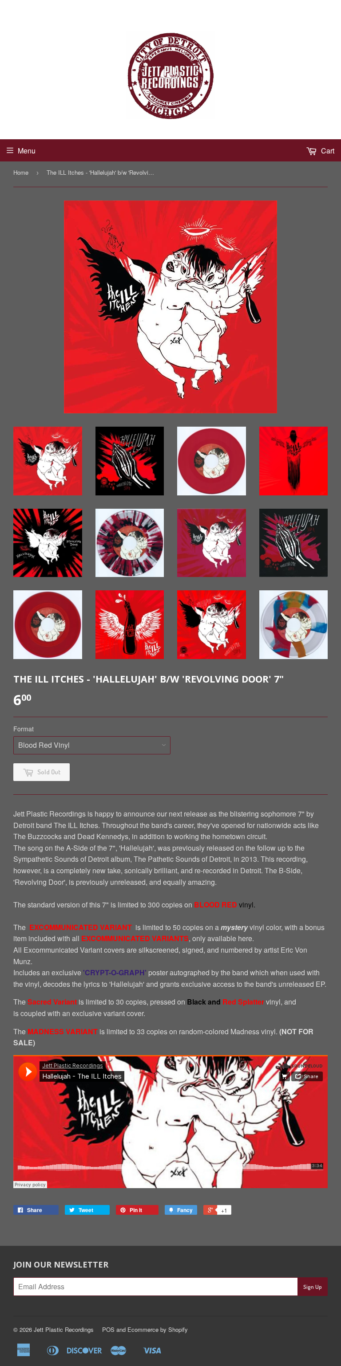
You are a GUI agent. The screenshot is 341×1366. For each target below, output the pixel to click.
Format (23, 728)
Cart (326, 150)
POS (108, 1329)
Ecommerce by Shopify (157, 1329)
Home (20, 172)
